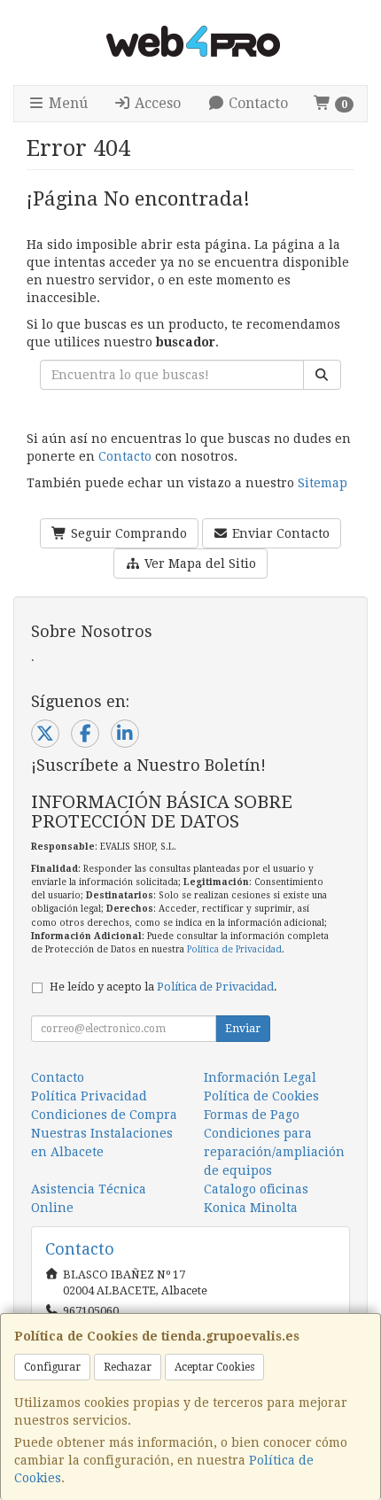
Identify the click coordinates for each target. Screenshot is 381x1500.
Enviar (242, 1028)
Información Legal (260, 1077)
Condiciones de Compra (104, 1115)
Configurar (52, 1367)
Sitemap (322, 483)
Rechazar (128, 1367)
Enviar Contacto (279, 533)
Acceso (156, 103)
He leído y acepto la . (163, 986)
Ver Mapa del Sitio (198, 563)
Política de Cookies (261, 1096)
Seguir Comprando (127, 533)
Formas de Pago (251, 1115)
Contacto (256, 103)
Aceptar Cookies (214, 1367)
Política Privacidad (89, 1096)
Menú (66, 103)
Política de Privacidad (234, 949)
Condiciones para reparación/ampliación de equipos (274, 1151)
